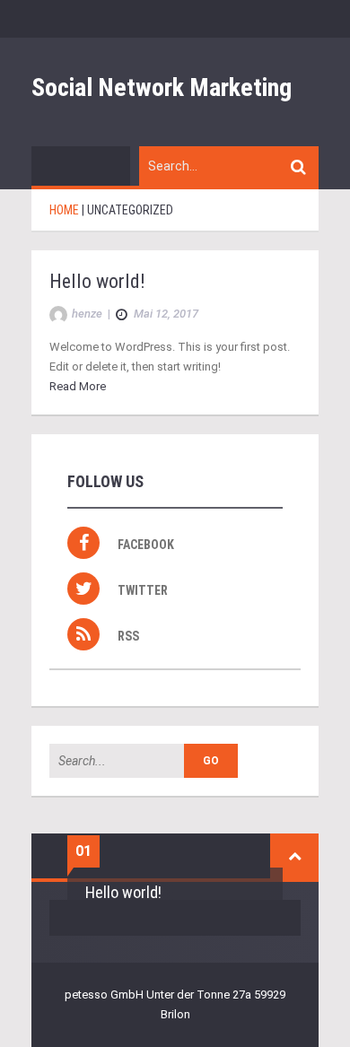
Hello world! (97, 281)
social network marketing (161, 87)
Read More (77, 386)
